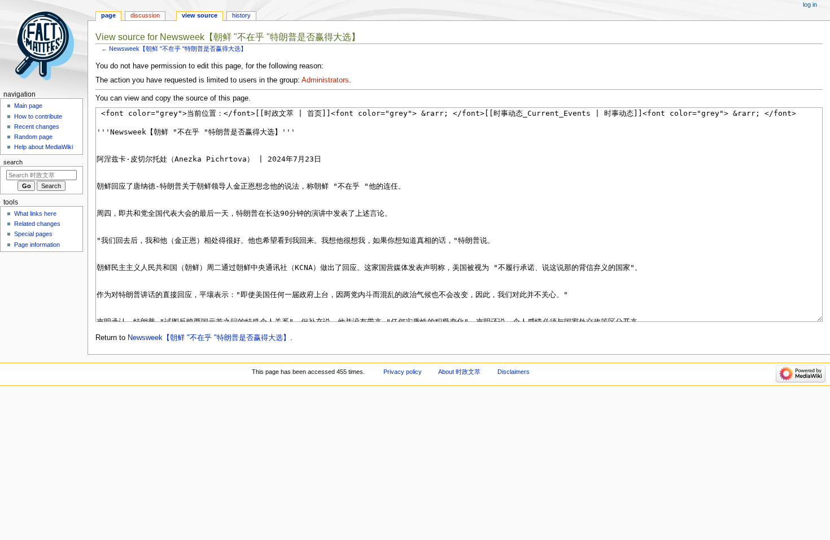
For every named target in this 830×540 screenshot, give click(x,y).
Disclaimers (513, 371)
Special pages (33, 233)
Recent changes (36, 126)
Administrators (325, 80)
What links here (35, 213)
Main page (28, 105)
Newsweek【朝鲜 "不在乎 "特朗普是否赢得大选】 (178, 48)
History (241, 15)
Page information (37, 244)
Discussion (145, 15)
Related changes (37, 223)
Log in (810, 4)
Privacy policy (402, 371)
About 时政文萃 (459, 371)
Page (108, 15)
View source (199, 15)
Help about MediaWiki (43, 146)
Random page (33, 136)
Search (13, 162)
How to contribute (38, 116)
